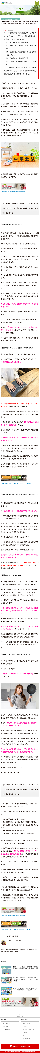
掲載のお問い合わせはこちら (20, 1046)
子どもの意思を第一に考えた (18, 42)
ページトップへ (20, 1015)
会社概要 (25, 1026)
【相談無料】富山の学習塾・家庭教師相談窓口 (13, 191)
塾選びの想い (26, 1023)
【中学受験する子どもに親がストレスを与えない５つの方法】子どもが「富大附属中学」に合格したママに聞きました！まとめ (20, 71)
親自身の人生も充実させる (17, 58)
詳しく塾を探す (7, 1023)
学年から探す (6, 1026)
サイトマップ (26, 1041)
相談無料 (20, 1002)
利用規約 (25, 1032)
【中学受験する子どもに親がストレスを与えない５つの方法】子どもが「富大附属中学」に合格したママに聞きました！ (20, 36)
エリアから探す (7, 1029)
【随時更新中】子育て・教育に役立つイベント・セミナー (16, 483)
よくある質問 (26, 1038)
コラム (24, 1035)
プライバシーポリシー (28, 1029)
